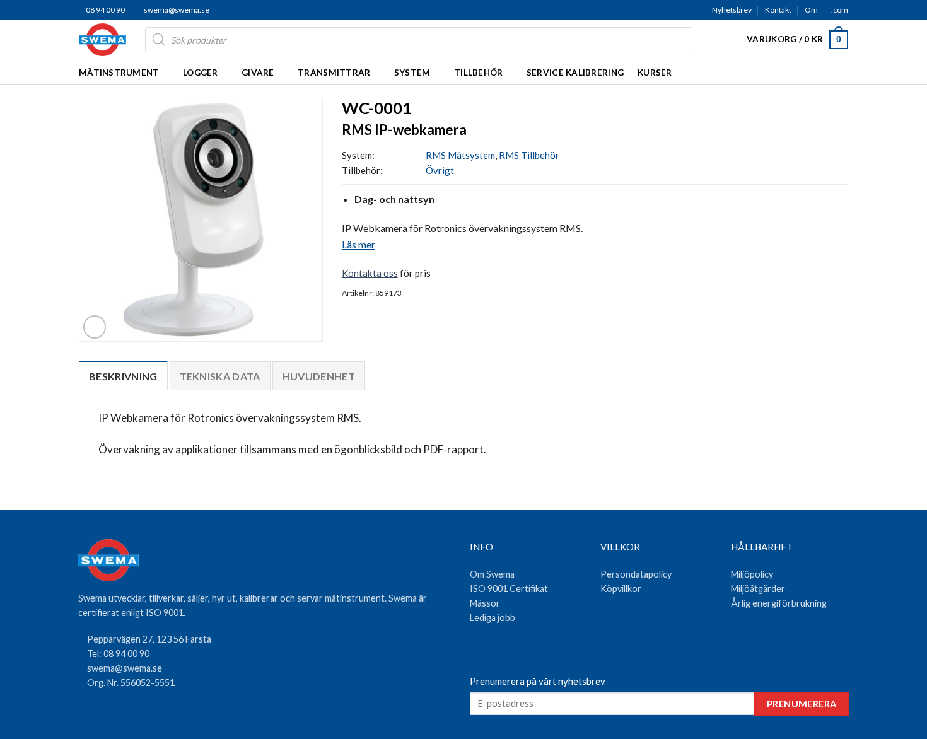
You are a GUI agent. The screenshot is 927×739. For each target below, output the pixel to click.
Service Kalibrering (575, 72)
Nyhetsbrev (732, 10)
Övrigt (440, 170)
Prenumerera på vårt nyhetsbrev (537, 681)
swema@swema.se (176, 10)
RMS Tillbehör (529, 155)
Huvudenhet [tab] (319, 376)
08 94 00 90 (105, 10)
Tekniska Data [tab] (220, 376)
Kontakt (778, 10)
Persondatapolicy (636, 574)
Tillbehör (478, 72)
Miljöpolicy (752, 574)
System (412, 72)
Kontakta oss (370, 273)
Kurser (655, 72)
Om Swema (492, 574)
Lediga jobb (492, 617)
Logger (200, 72)
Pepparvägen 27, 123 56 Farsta (149, 639)
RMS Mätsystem (460, 155)
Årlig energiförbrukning (779, 603)
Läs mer (358, 244)
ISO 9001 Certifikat (509, 588)
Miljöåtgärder (758, 588)
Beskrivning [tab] (123, 376)
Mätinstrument (119, 72)
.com (839, 10)
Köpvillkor (620, 588)
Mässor (485, 603)
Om (811, 10)
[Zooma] (94, 326)
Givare (258, 72)
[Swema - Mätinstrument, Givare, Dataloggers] (102, 39)
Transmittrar (334, 72)
